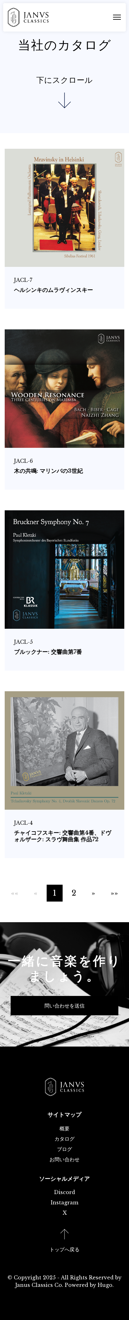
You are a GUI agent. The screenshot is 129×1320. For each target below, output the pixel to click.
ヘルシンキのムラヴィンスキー (53, 290)
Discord (64, 1192)
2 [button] (74, 893)
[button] (93, 893)
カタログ (64, 1139)
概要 (64, 1128)
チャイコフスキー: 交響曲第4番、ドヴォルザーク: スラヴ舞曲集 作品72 (62, 836)
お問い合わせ (64, 1159)
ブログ (64, 1149)
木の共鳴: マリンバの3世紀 (48, 471)
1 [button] (54, 893)
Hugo (105, 1285)
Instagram (64, 1202)
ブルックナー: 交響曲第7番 (48, 651)
